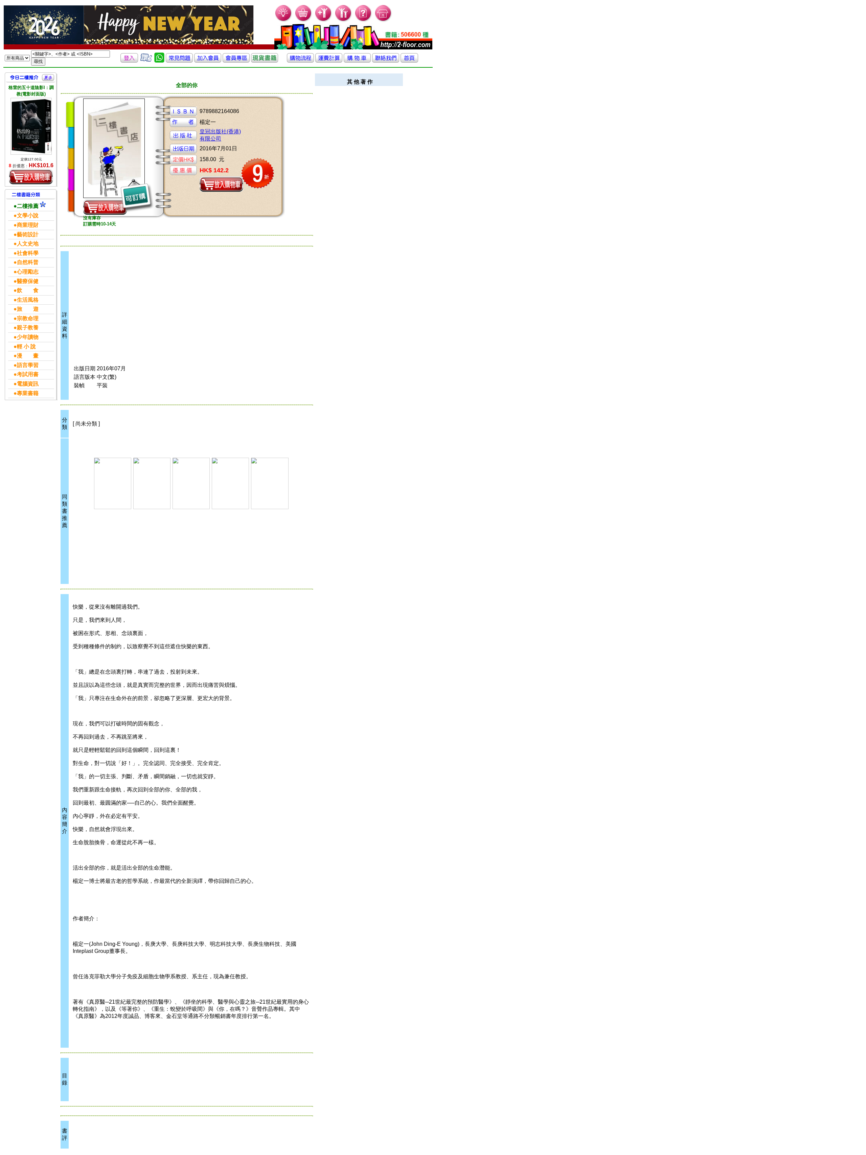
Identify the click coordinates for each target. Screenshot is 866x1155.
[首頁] (383, 20)
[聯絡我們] (385, 61)
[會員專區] (236, 61)
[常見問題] (363, 20)
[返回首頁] (409, 61)
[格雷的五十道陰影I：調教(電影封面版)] (31, 126)
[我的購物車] (303, 20)
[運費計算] (328, 61)
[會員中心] (343, 20)
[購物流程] (300, 61)
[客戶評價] (146, 61)
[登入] (129, 61)
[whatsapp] (159, 61)
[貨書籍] (264, 61)
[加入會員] (323, 20)
